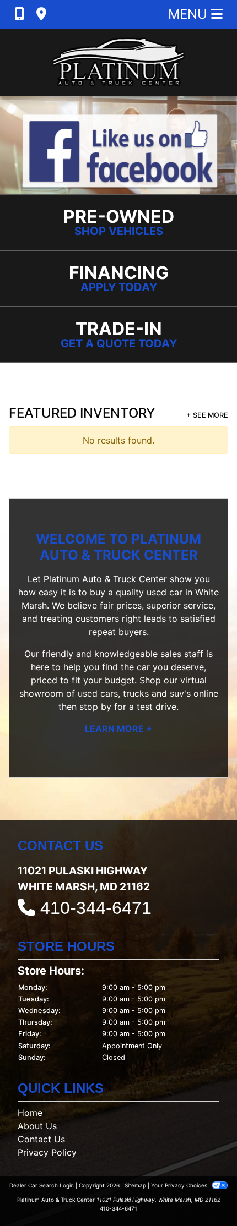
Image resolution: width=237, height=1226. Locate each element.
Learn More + (118, 728)
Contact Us (41, 1139)
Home (30, 1112)
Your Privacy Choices (180, 1185)
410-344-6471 (96, 908)
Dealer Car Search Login (41, 1185)
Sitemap (135, 1185)
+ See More (207, 415)
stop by (95, 706)
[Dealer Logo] (118, 62)
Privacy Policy (47, 1152)
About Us (37, 1125)
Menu (189, 14)
